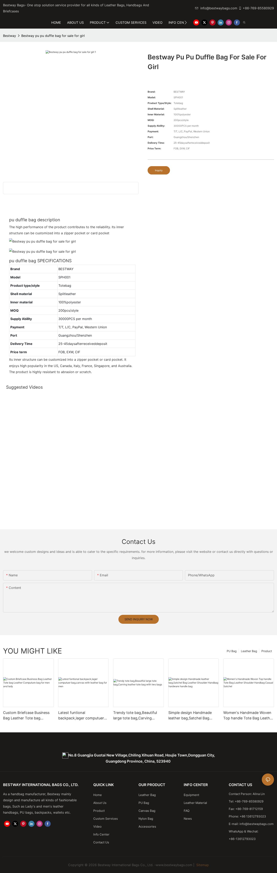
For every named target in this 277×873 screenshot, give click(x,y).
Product (266, 651)
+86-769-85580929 (258, 8)
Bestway (9, 36)
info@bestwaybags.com (218, 8)
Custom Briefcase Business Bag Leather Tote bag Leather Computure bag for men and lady (26, 715)
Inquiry (159, 170)
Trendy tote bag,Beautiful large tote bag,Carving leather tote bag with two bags (135, 715)
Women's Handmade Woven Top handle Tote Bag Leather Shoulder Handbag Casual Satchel (248, 715)
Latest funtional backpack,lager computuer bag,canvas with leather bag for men (82, 715)
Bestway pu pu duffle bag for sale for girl (53, 36)
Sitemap (202, 865)
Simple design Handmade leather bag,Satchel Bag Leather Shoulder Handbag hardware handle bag (191, 715)
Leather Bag (249, 651)
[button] (186, 22)
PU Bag (232, 651)
